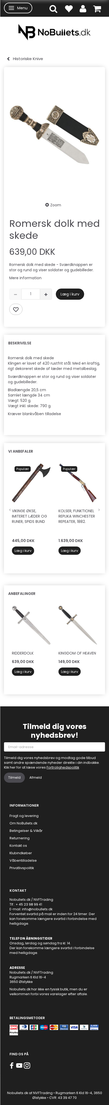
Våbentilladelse (23, 860)
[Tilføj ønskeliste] (15, 309)
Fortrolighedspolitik (63, 767)
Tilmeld (14, 777)
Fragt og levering (24, 816)
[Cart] (97, 8)
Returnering (20, 838)
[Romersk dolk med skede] (54, 134)
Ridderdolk (23, 653)
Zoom (55, 205)
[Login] (83, 8)
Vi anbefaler (20, 451)
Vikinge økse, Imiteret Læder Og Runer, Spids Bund (29, 516)
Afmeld (35, 777)
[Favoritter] (68, 8)
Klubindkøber (21, 853)
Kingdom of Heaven (77, 653)
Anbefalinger (21, 593)
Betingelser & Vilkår (26, 830)
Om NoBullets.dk (23, 823)
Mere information (25, 278)
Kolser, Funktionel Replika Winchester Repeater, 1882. (76, 516)
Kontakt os (18, 845)
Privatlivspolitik (22, 868)
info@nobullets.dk (37, 909)
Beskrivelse (19, 343)
